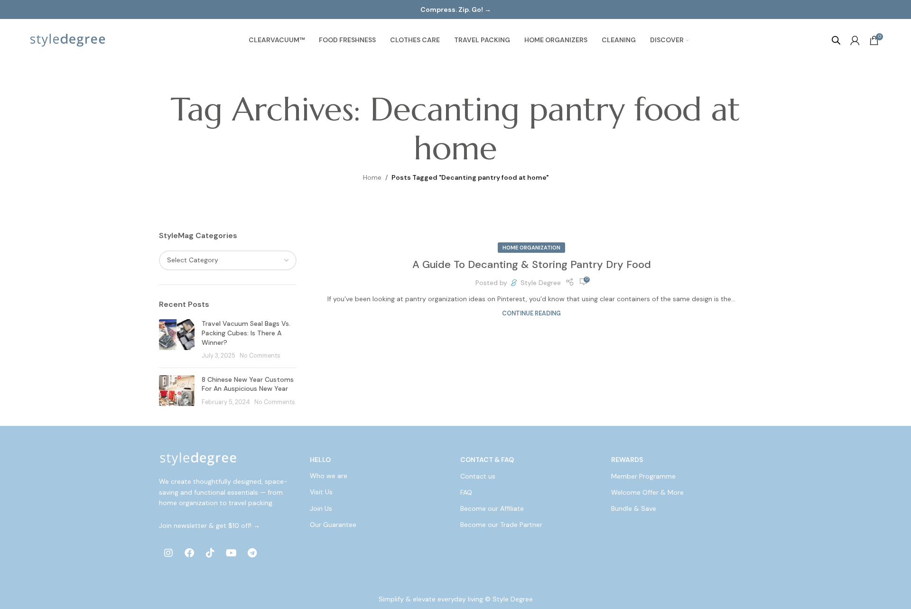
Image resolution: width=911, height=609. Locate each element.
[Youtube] (231, 553)
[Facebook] (189, 553)
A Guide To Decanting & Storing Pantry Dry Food (531, 264)
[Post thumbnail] (177, 339)
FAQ (466, 492)
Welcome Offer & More (647, 492)
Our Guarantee (333, 524)
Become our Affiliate (492, 508)
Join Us (321, 508)
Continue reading (531, 313)
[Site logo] (68, 40)
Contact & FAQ (487, 459)
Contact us (477, 476)
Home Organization (531, 247)
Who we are (328, 476)
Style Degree (541, 282)
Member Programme (643, 476)
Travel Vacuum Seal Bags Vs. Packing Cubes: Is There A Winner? (246, 332)
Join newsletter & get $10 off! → (209, 525)
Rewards (627, 459)
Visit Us (321, 492)
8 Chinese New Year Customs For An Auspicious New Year (248, 384)
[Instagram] (168, 553)
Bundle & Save (633, 508)
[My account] (855, 40)
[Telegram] (251, 553)
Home (372, 177)
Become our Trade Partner (501, 524)
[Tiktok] (210, 553)
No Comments (260, 356)
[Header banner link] (455, 9)
